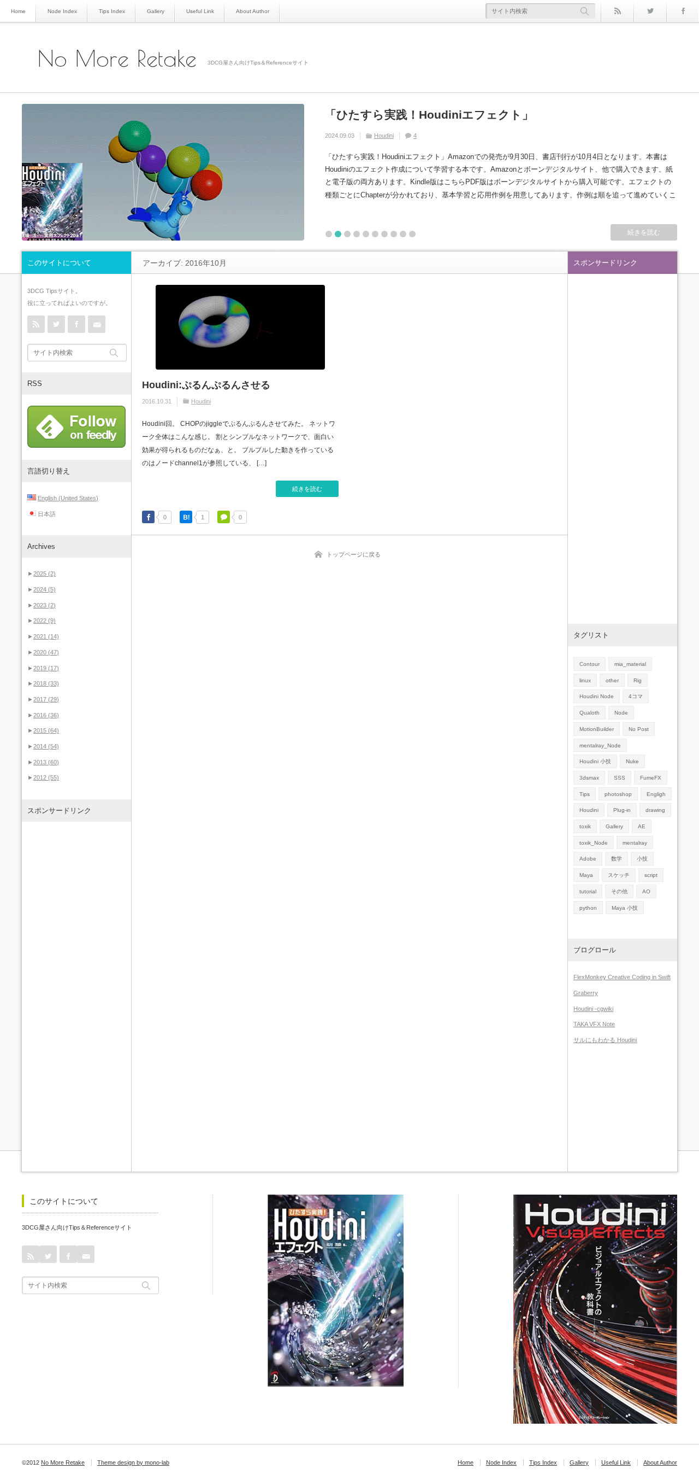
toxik (585, 826)
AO (646, 891)
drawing (655, 810)
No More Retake (117, 58)
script (650, 875)
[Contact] (96, 324)
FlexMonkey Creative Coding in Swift (622, 977)
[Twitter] (649, 11)
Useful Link (200, 11)
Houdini (201, 401)
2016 (46, 715)
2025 (44, 573)
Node (621, 713)
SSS (619, 778)
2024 (44, 589)
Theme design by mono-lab (133, 1462)
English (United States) (68, 498)
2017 (46, 699)
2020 (46, 652)
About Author (252, 11)
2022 (44, 620)
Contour (589, 664)
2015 (46, 730)
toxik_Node (593, 843)
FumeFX (650, 778)
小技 (642, 859)
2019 (46, 668)
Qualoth (589, 713)
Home (18, 11)
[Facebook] (682, 11)
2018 (46, 683)
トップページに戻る (354, 554)
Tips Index (112, 11)
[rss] (617, 11)
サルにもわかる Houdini (605, 1040)
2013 (46, 762)
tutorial (587, 891)
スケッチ (619, 875)
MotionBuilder (596, 729)
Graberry (585, 993)
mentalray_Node (600, 745)
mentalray (635, 843)
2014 (46, 746)
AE (641, 826)
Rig (637, 680)
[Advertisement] (76, 997)
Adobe (587, 859)
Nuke (632, 761)
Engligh (656, 794)
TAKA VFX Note (594, 1024)
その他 (619, 891)
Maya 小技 (625, 908)
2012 (46, 777)
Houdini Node (596, 696)
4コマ (636, 696)
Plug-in (622, 810)
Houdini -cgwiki (593, 1008)
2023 (44, 605)
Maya (381, 135)
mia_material (630, 664)
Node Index (62, 11)
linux (585, 680)
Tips (584, 794)
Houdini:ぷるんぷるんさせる (206, 384)
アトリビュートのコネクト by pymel (424, 114)
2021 (46, 636)
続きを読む (643, 232)
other (612, 680)
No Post (401, 135)
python (588, 908)
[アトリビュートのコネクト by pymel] (163, 172)
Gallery (155, 11)
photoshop (618, 794)
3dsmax (589, 778)
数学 (616, 859)
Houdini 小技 (595, 761)
